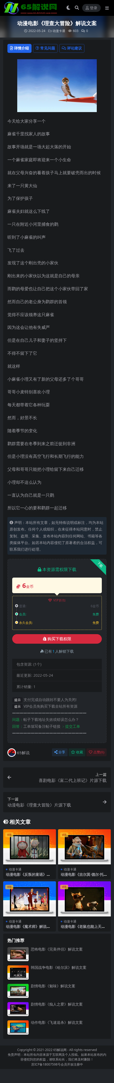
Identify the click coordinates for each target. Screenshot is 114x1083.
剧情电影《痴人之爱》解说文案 (57, 1004)
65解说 (23, 752)
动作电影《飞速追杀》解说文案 (57, 1022)
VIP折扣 (59, 600)
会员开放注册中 (72, 1064)
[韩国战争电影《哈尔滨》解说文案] (18, 972)
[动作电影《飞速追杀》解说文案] (18, 1027)
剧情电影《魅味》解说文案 (53, 985)
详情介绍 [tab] (21, 47)
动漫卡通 (58, 31)
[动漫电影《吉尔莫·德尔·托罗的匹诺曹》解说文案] (84, 846)
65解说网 (60, 1050)
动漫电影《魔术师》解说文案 (28, 928)
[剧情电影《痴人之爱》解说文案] (18, 1009)
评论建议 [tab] (74, 47)
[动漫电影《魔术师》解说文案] (29, 898)
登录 (93, 8)
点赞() (98, 752)
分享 (61, 752)
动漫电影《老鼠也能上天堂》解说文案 (81, 928)
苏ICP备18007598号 (46, 1064)
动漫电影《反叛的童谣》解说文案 (28, 876)
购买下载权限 (59, 639)
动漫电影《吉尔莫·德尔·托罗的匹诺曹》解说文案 (84, 876)
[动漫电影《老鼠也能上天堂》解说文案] (84, 898)
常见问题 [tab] (47, 47)
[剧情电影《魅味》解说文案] (18, 991)
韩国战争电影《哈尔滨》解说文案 (58, 967)
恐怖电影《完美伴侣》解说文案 (57, 949)
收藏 (79, 752)
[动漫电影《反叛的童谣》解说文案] (29, 846)
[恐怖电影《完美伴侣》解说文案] (18, 954)
